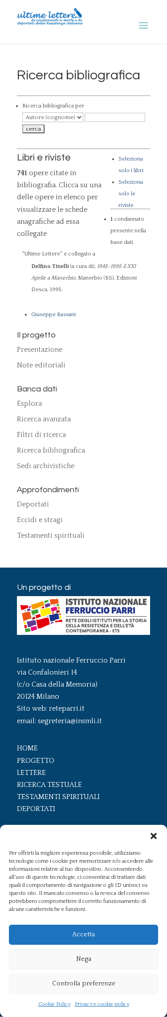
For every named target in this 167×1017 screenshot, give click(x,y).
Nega (83, 959)
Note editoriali (41, 365)
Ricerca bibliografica (51, 450)
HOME (27, 748)
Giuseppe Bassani (53, 314)
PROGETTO (35, 761)
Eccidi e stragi (40, 520)
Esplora (29, 403)
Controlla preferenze (83, 983)
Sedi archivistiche (45, 466)
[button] (153, 836)
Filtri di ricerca (41, 435)
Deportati (33, 504)
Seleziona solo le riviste (130, 193)
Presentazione (39, 350)
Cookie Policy (54, 1004)
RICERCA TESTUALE (49, 785)
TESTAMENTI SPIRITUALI (58, 797)
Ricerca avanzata (44, 419)
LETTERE (31, 773)
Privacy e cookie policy (102, 1004)
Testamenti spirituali (51, 535)
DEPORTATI (36, 809)
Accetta (83, 934)
